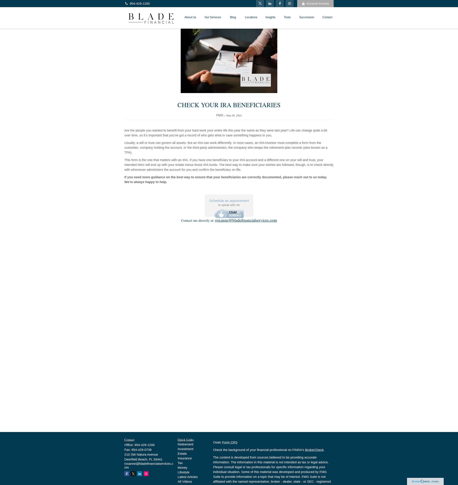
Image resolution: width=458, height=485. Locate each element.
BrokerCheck (314, 450)
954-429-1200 (140, 3)
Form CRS (229, 442)
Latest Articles (188, 477)
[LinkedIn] (270, 3)
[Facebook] (280, 3)
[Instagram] (146, 473)
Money (182, 467)
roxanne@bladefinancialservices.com (246, 220)
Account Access (317, 3)
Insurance (185, 458)
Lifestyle (183, 472)
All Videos (185, 481)
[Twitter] (260, 3)
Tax (180, 463)
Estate (182, 453)
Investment (185, 449)
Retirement (185, 444)
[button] (190, 18)
